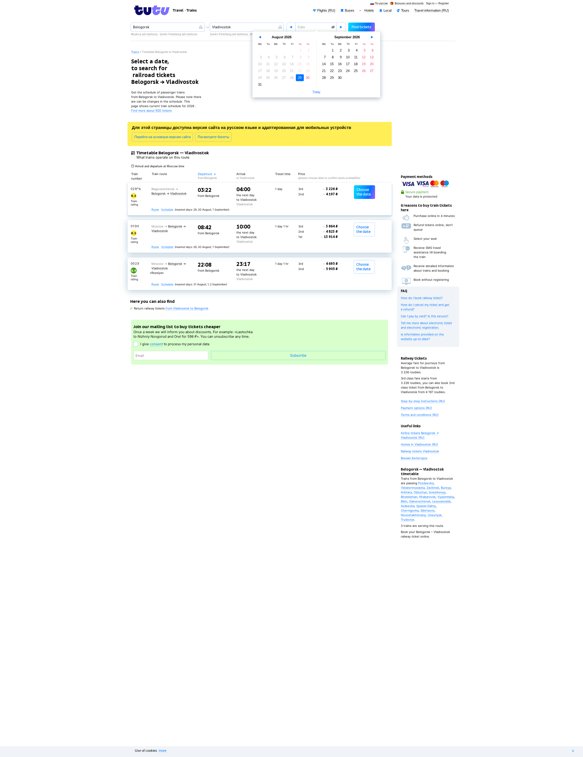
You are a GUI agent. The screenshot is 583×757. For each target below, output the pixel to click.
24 (260, 78)
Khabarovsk (427, 497)
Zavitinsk (433, 487)
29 (300, 78)
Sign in (430, 3)
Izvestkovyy (437, 492)
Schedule (167, 209)
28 (292, 78)
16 (307, 64)
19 (276, 71)
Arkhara (406, 492)
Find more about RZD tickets (151, 110)
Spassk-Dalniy (426, 506)
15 (300, 64)
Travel (178, 10)
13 (284, 64)
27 (284, 78)
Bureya (446, 487)
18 (268, 71)
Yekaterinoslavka (413, 487)
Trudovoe (407, 519)
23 (307, 71)
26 (276, 78)
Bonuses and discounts (409, 3)
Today (316, 92)
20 (284, 71)
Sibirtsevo (427, 510)
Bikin (404, 501)
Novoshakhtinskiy (413, 515)
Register (443, 3)
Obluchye (420, 492)
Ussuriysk (435, 515)
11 (268, 64)
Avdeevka (407, 506)
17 (260, 71)
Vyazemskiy (445, 497)
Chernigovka (410, 510)
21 (292, 71)
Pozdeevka (426, 483)
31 (260, 84)
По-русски (381, 3)
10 (260, 64)
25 (268, 78)
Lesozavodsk (441, 501)
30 (307, 78)
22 (300, 71)
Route (155, 209)
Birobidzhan (409, 497)
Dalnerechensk (419, 501)
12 (276, 64)
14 (292, 64)
